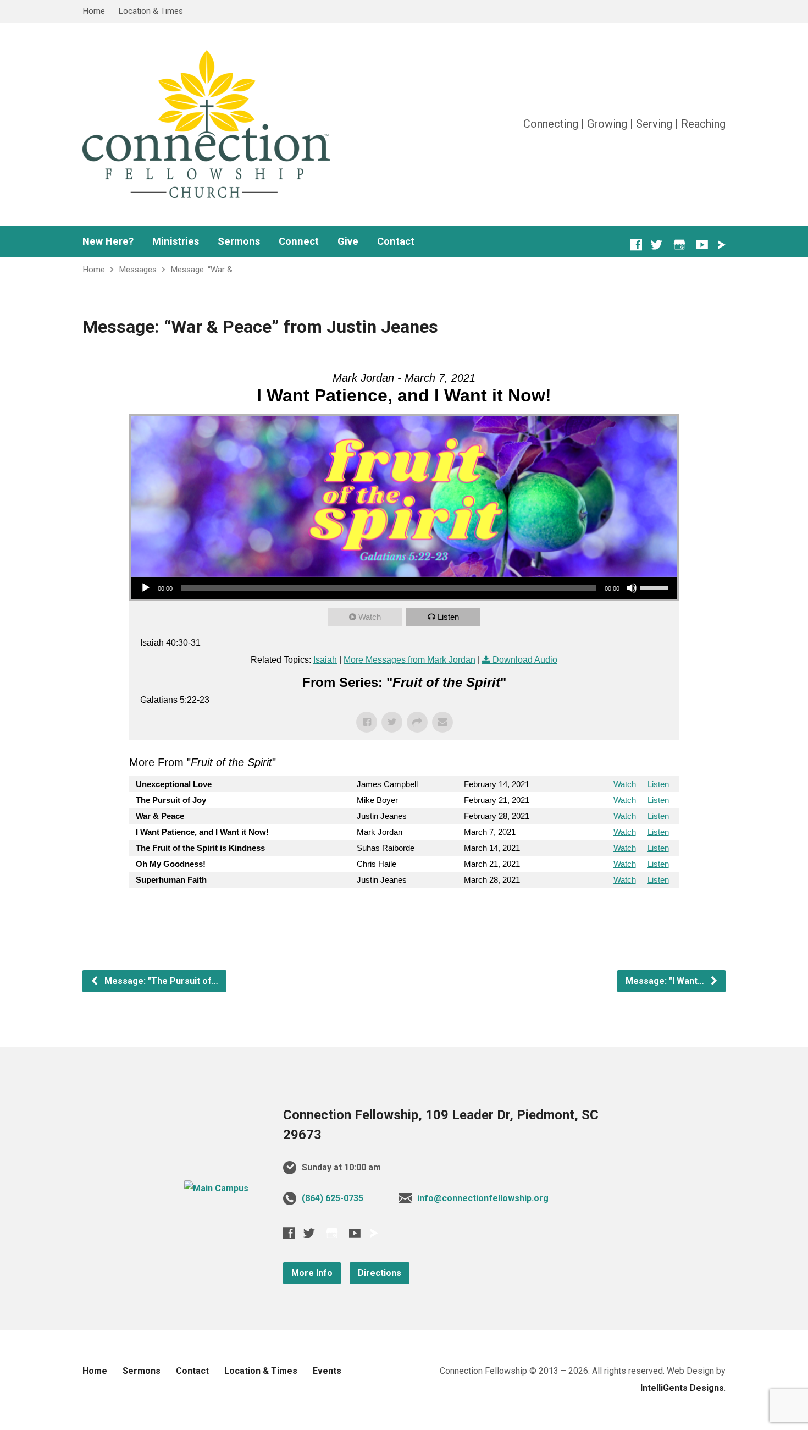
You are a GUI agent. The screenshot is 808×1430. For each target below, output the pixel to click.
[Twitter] (656, 244)
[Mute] (631, 587)
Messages (138, 269)
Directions (379, 1273)
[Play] (145, 587)
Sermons (239, 241)
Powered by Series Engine (638, 910)
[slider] (655, 587)
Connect (299, 241)
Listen (448, 617)
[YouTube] (702, 244)
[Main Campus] (216, 1188)
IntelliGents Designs (682, 1388)
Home (93, 11)
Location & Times (150, 11)
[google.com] (679, 244)
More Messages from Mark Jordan (409, 659)
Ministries (175, 241)
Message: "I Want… (666, 981)
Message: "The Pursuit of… (160, 981)
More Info (312, 1273)
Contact (395, 241)
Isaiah (325, 659)
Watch (369, 617)
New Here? (108, 241)
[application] (404, 588)
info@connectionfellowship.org (483, 1198)
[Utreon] (721, 244)
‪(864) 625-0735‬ (332, 1198)
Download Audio (524, 659)
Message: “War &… (203, 269)
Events (327, 1371)
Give (347, 241)
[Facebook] (636, 244)
